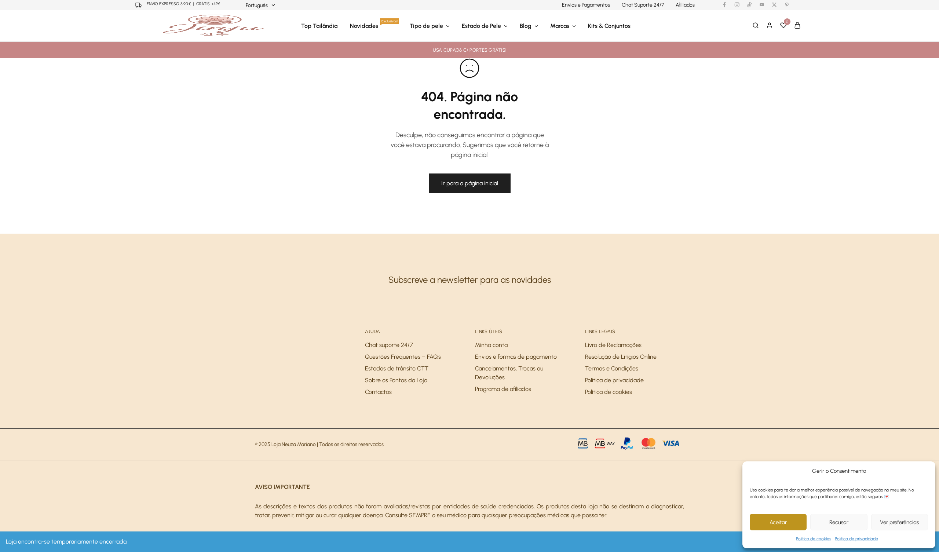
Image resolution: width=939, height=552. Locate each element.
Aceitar (778, 522)
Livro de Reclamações (613, 344)
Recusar (838, 522)
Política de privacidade (856, 538)
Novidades (374, 25)
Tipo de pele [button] (426, 25)
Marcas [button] (559, 25)
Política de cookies (813, 538)
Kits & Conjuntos (609, 25)
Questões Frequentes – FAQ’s (403, 356)
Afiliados (685, 5)
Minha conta (491, 344)
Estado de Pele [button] (481, 25)
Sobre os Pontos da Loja (396, 380)
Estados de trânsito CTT (396, 368)
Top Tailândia (319, 25)
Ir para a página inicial (469, 183)
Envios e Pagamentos (586, 5)
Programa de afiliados (503, 388)
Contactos (378, 391)
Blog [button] (525, 25)
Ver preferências (899, 522)
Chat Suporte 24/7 (643, 5)
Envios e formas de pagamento (516, 356)
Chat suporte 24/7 (389, 344)
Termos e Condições (611, 368)
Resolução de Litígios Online (621, 356)
